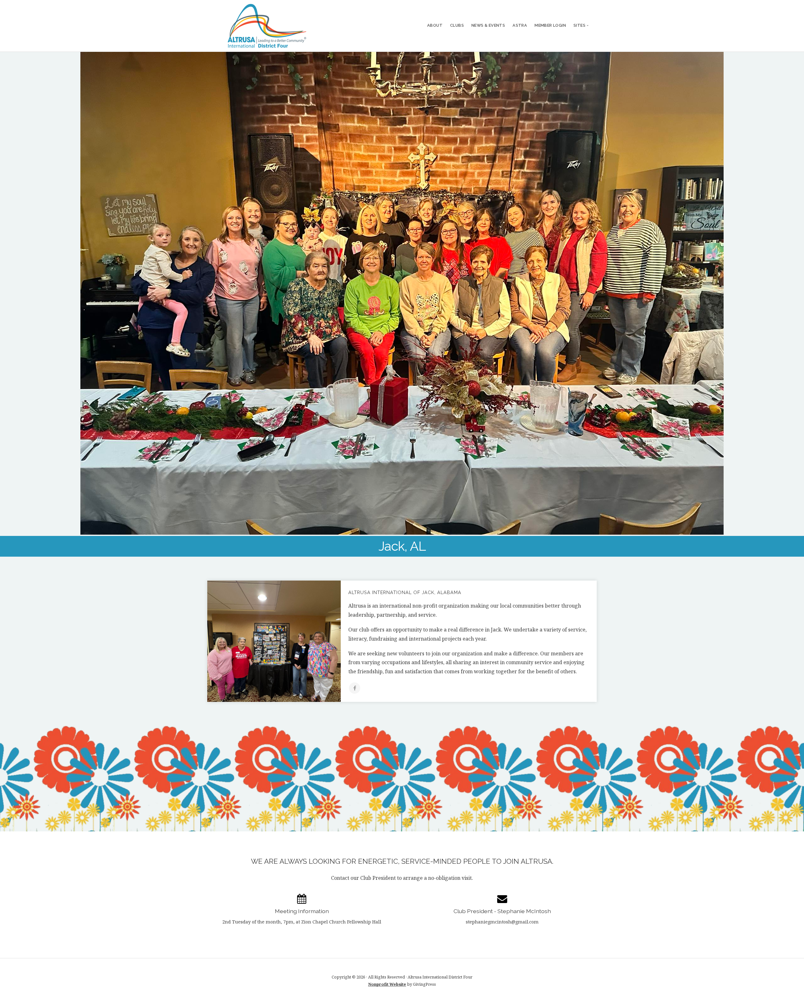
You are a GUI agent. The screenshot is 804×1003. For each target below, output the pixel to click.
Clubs (457, 25)
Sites (579, 25)
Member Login (550, 25)
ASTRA (520, 25)
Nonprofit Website (387, 984)
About (435, 25)
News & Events (488, 25)
